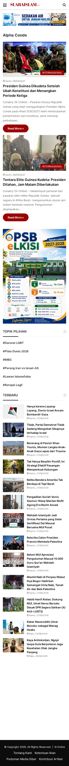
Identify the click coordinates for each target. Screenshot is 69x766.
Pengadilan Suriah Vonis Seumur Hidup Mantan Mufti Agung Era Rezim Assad (45, 500)
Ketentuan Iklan (45, 753)
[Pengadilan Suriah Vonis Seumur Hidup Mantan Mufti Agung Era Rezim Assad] (13, 502)
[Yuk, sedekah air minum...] (34, 19)
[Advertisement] (34, 699)
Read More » (16, 128)
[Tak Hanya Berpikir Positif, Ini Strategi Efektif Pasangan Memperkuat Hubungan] (13, 466)
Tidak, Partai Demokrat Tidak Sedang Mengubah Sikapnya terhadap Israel (45, 428)
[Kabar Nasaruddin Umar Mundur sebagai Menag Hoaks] (13, 627)
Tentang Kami (22, 753)
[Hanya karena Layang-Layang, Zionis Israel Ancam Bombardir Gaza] (13, 411)
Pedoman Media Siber (21, 759)
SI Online (59, 746)
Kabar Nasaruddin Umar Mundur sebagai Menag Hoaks (42, 625)
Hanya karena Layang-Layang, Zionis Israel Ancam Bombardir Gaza (45, 410)
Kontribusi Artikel (51, 759)
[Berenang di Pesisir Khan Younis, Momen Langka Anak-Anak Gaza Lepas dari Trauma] (13, 448)
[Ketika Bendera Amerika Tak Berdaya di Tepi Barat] (13, 485)
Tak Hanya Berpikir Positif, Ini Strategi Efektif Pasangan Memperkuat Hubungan (46, 465)
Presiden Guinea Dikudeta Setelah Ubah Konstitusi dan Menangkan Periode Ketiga (31, 91)
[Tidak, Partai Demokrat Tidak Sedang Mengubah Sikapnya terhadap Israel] (13, 430)
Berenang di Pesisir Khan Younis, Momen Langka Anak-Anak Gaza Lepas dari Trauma (46, 447)
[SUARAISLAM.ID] (25, 5)
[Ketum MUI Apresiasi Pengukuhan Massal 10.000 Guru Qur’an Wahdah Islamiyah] (13, 560)
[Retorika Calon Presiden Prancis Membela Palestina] (13, 543)
